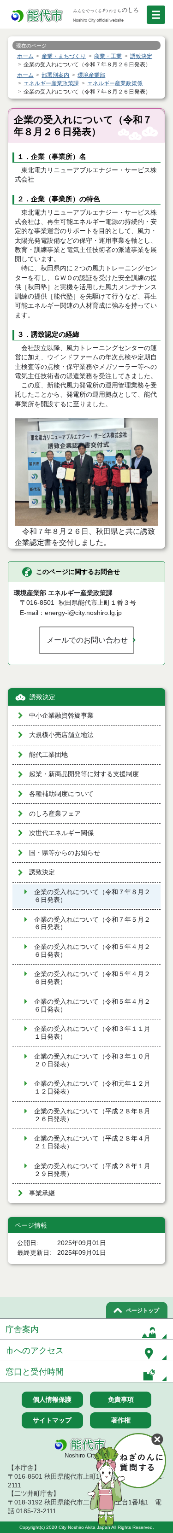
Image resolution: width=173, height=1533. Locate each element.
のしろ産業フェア (55, 813)
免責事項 (121, 1399)
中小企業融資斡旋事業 (61, 715)
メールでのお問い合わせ (87, 640)
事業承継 (42, 1193)
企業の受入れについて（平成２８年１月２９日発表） (92, 1170)
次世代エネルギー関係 (61, 833)
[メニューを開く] (156, 15)
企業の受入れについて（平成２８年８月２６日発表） (92, 1115)
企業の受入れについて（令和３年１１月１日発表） (92, 1032)
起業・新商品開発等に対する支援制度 (84, 774)
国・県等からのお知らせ (64, 852)
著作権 (121, 1420)
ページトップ (142, 1310)
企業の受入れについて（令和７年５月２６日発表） (92, 923)
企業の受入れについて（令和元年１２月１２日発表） (92, 1087)
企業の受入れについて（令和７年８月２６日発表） (92, 896)
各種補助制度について (61, 793)
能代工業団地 (48, 754)
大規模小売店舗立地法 (61, 734)
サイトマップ (52, 1420)
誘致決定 (42, 697)
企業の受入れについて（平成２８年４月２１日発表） (92, 1142)
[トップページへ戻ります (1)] (38, 16)
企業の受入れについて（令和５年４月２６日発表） (92, 950)
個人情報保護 (52, 1399)
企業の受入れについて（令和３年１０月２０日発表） (92, 1060)
